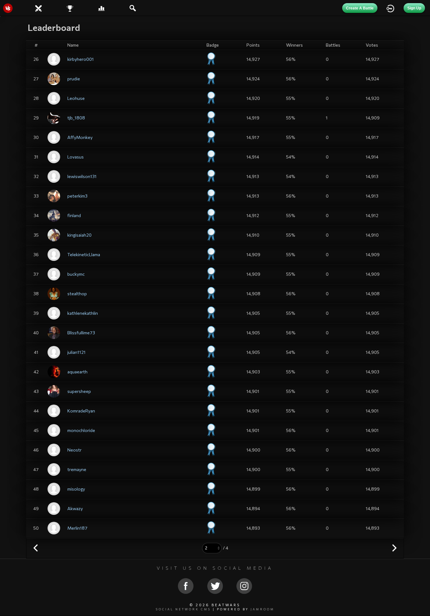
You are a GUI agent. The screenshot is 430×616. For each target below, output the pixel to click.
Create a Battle (360, 8)
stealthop (77, 293)
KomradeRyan (81, 410)
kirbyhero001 (80, 59)
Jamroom (262, 609)
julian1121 (76, 352)
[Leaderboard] (101, 8)
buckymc (76, 274)
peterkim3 (77, 196)
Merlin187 (77, 528)
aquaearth (77, 371)
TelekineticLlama (83, 254)
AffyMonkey (80, 137)
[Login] (390, 8)
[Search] (133, 8)
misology (76, 489)
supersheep (79, 391)
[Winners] (70, 8)
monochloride (81, 430)
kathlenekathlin (82, 313)
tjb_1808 (76, 117)
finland (74, 215)
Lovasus (75, 156)
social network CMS (183, 609)
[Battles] (38, 8)
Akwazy (75, 508)
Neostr (74, 449)
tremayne (76, 469)
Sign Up (414, 8)
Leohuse (76, 98)
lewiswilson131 (82, 176)
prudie (73, 78)
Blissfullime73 (81, 332)
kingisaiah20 (79, 235)
